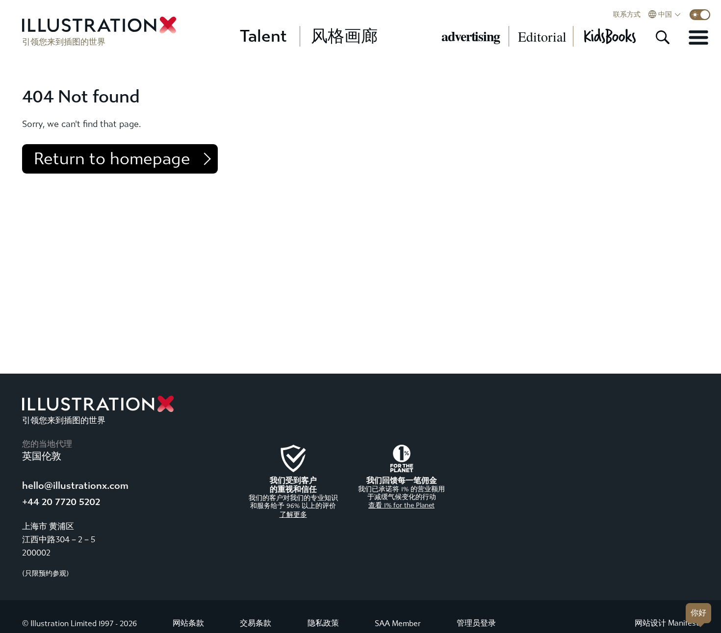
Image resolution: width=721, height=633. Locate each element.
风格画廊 (344, 36)
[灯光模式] (700, 14)
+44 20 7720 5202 (61, 501)
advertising (470, 36)
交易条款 (255, 623)
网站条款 (188, 623)
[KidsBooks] (609, 36)
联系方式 (627, 14)
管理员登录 (476, 623)
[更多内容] (698, 37)
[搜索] (662, 37)
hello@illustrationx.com (75, 485)
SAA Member (398, 623)
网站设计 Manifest (667, 623)
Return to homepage (112, 159)
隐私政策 (323, 623)
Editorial (542, 36)
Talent (263, 36)
